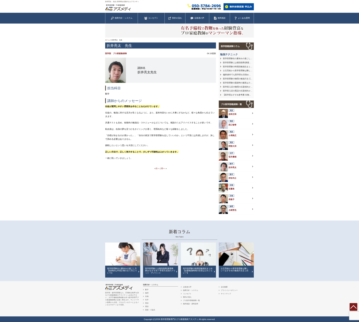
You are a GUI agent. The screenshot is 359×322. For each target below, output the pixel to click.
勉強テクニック (229, 54)
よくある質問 (244, 18)
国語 (147, 306)
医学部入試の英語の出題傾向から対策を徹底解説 (244, 91)
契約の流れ (177, 18)
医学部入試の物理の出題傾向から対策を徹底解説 (244, 87)
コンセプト (153, 18)
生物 (147, 296)
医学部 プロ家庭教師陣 (116, 53)
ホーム (107, 40)
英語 (147, 303)
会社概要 (224, 287)
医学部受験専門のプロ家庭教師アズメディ (179, 319)
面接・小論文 (150, 310)
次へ (157, 168)
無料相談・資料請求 (190, 304)
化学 (147, 300)
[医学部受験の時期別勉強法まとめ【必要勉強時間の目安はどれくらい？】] (198, 254)
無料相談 (221, 18)
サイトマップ (226, 294)
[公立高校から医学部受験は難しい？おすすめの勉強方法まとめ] (236, 254)
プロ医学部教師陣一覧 (231, 104)
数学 (147, 290)
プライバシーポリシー (229, 290)
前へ (163, 168)
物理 (147, 293)
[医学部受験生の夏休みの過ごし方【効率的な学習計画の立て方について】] (122, 254)
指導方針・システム (123, 18)
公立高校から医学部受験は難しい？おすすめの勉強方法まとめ (250, 70)
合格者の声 (199, 18)
